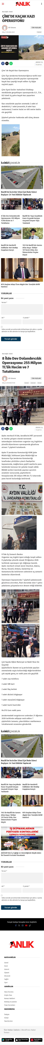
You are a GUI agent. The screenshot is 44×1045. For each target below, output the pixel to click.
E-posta (26, 318)
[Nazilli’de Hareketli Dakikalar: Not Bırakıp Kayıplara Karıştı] (11, 235)
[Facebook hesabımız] (15, 925)
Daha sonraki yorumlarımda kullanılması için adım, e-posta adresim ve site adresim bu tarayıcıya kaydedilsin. (22, 330)
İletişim (6, 1014)
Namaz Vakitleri (9, 998)
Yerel (39, 383)
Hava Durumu (8, 992)
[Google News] (38, 64)
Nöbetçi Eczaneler (10, 1002)
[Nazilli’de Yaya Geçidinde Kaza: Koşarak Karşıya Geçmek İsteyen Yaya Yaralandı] (33, 205)
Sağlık (6, 979)
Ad (3, 318)
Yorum (4, 302)
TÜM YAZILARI (36, 28)
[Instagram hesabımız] (22, 925)
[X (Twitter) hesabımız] (19, 925)
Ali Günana (12, 28)
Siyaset (6, 973)
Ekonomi (7, 976)
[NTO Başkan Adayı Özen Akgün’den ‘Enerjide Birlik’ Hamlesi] (22, 270)
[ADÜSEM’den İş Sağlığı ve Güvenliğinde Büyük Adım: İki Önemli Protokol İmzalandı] (22, 838)
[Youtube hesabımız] (26, 925)
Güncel (33, 383)
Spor (6, 982)
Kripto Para (8, 995)
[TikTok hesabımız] (30, 925)
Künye (6, 1018)
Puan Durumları (9, 1005)
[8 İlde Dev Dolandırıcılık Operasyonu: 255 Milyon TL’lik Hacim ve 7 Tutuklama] (11, 205)
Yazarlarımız (8, 1021)
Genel (39, 32)
